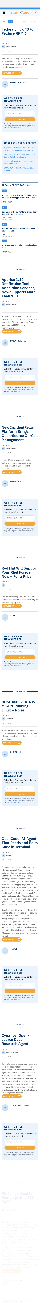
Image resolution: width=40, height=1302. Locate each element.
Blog (11, 21)
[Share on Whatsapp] (37, 21)
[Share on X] (31, 21)
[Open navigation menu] (4, 12)
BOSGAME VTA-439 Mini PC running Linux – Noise (20, 246)
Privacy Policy (17, 127)
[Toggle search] (36, 12)
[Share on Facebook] (28, 21)
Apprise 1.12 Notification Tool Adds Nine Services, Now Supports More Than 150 (19, 196)
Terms (8, 127)
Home (3, 21)
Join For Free (20, 119)
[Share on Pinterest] (34, 21)
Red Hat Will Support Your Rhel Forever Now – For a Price (18, 229)
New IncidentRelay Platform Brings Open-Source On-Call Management (20, 213)
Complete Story (10, 73)
